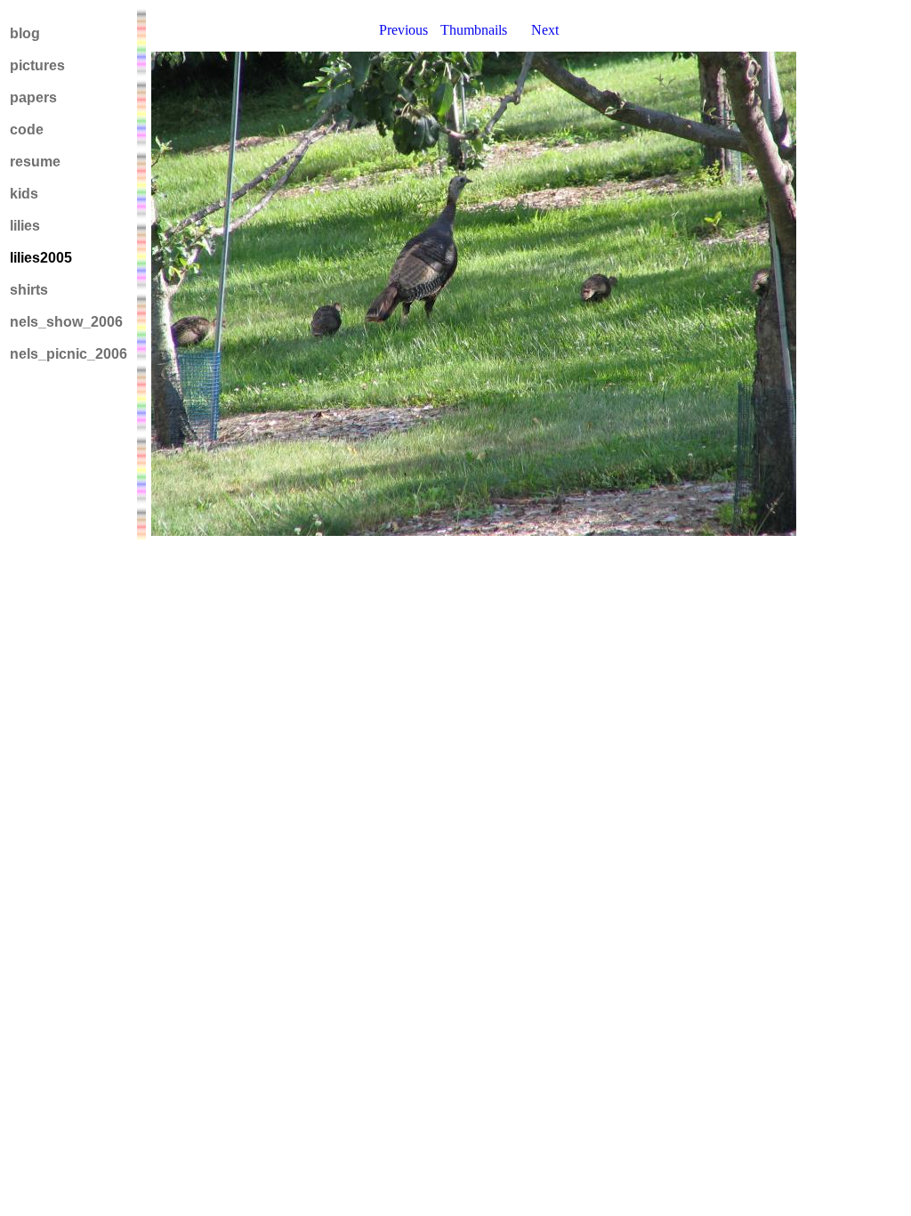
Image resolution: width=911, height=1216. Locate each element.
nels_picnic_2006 (68, 353)
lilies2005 (41, 257)
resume (35, 161)
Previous (403, 29)
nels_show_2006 (66, 321)
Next (545, 29)
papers (33, 97)
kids (24, 193)
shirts (29, 289)
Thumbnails (473, 29)
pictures (37, 65)
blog (25, 33)
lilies (25, 225)
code (27, 129)
